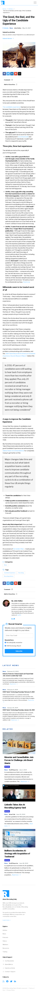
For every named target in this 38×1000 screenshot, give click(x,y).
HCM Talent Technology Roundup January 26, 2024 (19, 710)
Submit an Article (9, 32)
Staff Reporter (13, 770)
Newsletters (9, 640)
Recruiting (21, 572)
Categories (9, 562)
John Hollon (17, 28)
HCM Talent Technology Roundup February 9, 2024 (19, 692)
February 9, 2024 (12, 689)
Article (6, 28)
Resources (6, 948)
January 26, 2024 (12, 707)
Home (4, 9)
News (11, 28)
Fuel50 (19, 615)
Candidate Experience (9, 572)
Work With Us (9, 964)
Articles (10, 9)
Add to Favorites (9, 84)
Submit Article (7, 38)
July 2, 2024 (23, 770)
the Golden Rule (18, 549)
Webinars (5, 944)
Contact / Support (10, 971)
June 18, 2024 (23, 863)
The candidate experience (12, 107)
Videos (5, 941)
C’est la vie (26, 282)
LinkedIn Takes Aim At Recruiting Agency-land (15, 806)
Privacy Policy (11, 990)
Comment (7, 80)
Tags (7, 570)
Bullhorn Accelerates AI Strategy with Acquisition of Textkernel (17, 853)
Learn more (6, 920)
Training (5, 951)
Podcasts (5, 937)
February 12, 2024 (13, 671)
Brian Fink (12, 814)
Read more (13, 684)
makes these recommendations (13, 451)
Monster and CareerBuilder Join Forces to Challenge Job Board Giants (18, 760)
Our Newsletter (9, 961)
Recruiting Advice (8, 576)
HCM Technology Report (14, 646)
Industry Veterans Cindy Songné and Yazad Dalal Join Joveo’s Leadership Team (18, 675)
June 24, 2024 (20, 814)
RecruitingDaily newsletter (14, 642)
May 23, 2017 (26, 28)
